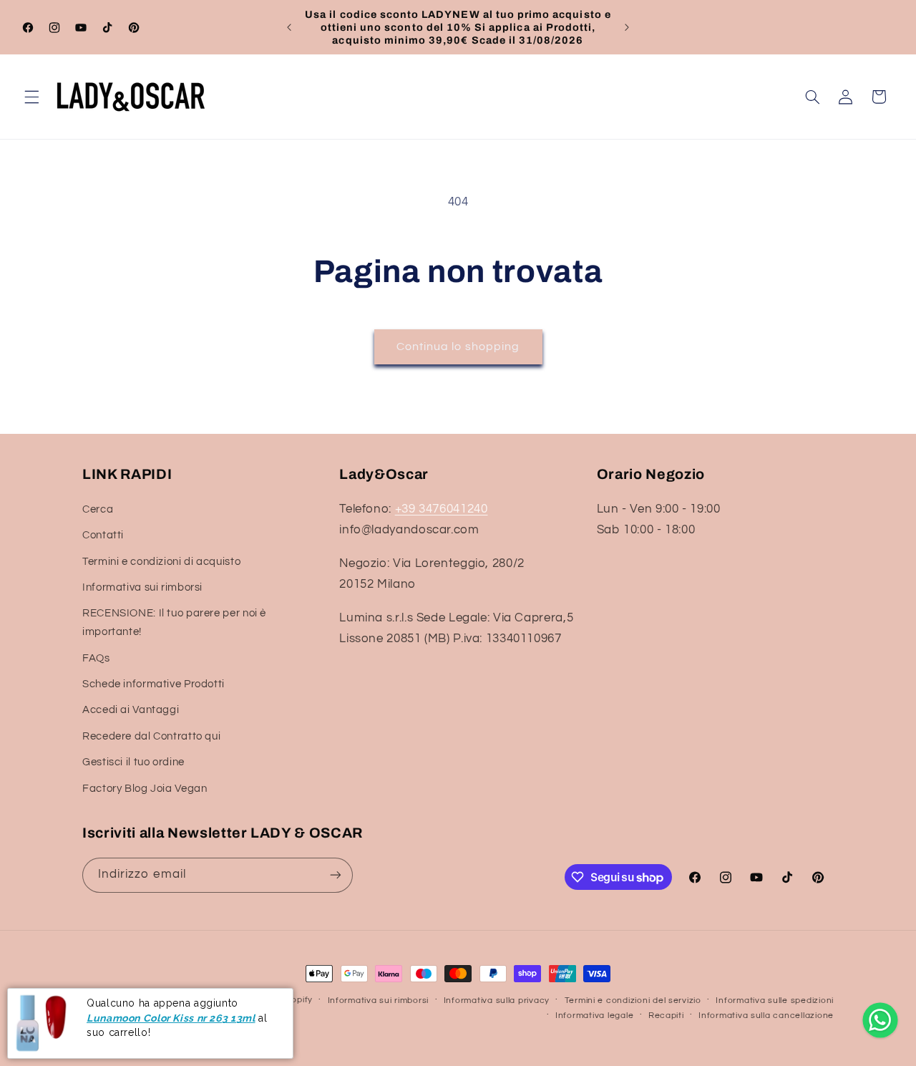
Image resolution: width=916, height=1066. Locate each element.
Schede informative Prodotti (153, 684)
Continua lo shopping (458, 346)
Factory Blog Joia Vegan (145, 788)
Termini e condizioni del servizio (633, 1000)
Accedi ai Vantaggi (130, 709)
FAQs (96, 658)
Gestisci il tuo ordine (133, 762)
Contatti (103, 535)
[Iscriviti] (335, 875)
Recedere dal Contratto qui (151, 736)
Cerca (97, 509)
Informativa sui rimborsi (142, 587)
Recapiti (666, 1015)
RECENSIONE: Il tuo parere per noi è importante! (174, 622)
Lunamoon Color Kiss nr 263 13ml (171, 1018)
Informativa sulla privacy (497, 1000)
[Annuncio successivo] (627, 27)
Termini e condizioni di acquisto (161, 561)
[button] (31, 96)
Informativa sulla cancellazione (766, 1015)
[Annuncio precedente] (289, 27)
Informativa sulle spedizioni (775, 1000)
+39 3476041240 (441, 509)
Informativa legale (594, 1015)
